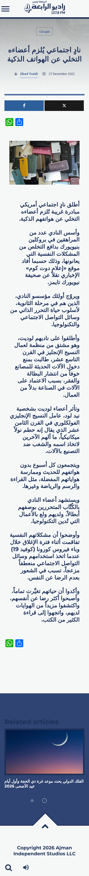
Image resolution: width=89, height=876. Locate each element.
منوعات (44, 31)
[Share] (24, 105)
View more (44, 752)
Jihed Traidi (29, 74)
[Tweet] (64, 105)
